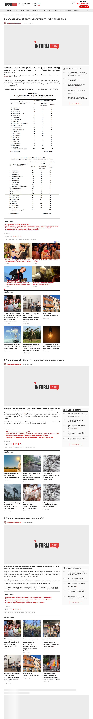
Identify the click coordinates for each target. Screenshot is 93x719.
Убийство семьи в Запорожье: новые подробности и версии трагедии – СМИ (31, 226)
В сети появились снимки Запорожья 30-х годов (22, 229)
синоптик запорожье (30, 447)
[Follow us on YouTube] (84, 4)
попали (33, 714)
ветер (6, 447)
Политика (25, 10)
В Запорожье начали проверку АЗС (17, 224)
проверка (28, 612)
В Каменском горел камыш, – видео (17, 601)
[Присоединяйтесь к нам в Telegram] (82, 4)
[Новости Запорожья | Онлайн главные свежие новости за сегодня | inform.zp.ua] (10, 4)
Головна (6, 15)
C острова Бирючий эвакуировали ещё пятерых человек (24, 602)
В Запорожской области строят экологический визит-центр (27, 435)
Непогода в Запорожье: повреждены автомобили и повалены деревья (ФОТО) (31, 476)
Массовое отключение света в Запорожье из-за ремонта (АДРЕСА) (12, 346)
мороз (10, 447)
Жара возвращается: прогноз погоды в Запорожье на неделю (11, 475)
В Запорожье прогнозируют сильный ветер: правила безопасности (51, 476)
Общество (47, 10)
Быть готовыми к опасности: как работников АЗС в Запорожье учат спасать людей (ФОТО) (51, 642)
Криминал (57, 10)
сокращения (26, 239)
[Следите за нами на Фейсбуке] (77, 4)
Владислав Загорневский (14, 23)
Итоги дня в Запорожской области (50, 314)
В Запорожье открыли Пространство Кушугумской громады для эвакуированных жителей (31, 317)
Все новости (75, 103)
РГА (20, 239)
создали (15, 566)
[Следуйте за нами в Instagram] (80, 4)
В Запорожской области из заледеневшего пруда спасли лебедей (28, 228)
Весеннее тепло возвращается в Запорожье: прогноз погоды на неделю (30, 505)
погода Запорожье (18, 447)
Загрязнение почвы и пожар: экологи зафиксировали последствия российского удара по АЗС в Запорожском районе (30, 644)
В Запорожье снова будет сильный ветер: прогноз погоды (50, 504)
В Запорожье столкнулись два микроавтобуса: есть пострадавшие (28, 599)
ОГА (16, 239)
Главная (8, 10)
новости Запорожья (9, 239)
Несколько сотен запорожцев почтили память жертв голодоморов (29, 437)
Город (16, 10)
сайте (6, 77)
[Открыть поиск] (87, 10)
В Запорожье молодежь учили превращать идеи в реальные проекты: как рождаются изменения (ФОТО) (12, 317)
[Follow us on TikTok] (86, 4)
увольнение (33, 239)
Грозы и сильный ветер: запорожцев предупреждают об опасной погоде (12, 505)
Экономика (36, 10)
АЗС (5, 612)
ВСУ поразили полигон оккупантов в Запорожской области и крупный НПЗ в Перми (31, 347)
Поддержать (84, 6)
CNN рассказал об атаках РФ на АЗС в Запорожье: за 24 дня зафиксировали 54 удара (51, 676)
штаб (33, 612)
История (67, 10)
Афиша (76, 10)
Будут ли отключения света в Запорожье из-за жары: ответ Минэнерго (51, 346)
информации (49, 717)
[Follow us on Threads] (88, 4)
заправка (10, 612)
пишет (25, 413)
